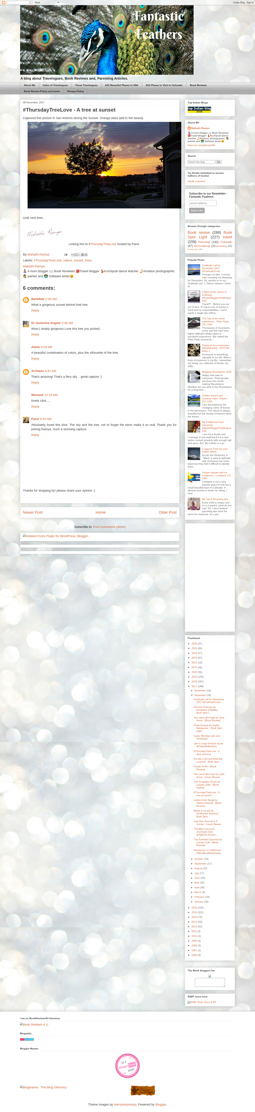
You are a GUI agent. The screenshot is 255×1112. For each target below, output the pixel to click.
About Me (29, 85)
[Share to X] (79, 254)
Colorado (226, 242)
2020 (195, 672)
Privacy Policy (75, 91)
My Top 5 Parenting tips (215, 499)
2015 (195, 912)
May (197, 882)
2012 (195, 926)
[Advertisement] (210, 577)
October (199, 859)
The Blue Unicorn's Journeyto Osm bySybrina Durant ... (206, 831)
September (200, 863)
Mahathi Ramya (200, 128)
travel (227, 237)
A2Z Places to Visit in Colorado (164, 85)
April (197, 887)
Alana (35, 347)
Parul (35, 419)
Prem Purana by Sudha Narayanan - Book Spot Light (208, 728)
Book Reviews (198, 85)
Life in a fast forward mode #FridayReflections (208, 745)
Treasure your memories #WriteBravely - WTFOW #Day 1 (215, 348)
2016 (195, 907)
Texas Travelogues (86, 85)
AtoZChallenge (202, 246)
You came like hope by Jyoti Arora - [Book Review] (209, 719)
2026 (195, 643)
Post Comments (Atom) (109, 527)
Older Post (168, 512)
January (199, 901)
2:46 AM (67, 323)
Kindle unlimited (196, 181)
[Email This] (73, 254)
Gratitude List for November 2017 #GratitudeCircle (209, 701)
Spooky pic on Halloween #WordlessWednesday (207, 851)
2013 (195, 921)
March (198, 892)
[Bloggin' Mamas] (127, 1077)
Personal (204, 242)
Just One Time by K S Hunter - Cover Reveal (207, 823)
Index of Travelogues (55, 85)
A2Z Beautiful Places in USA (121, 85)
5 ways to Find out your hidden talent (215, 450)
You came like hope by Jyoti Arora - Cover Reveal (209, 775)
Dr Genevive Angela (46, 323)
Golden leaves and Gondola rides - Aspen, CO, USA (214, 398)
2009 (195, 940)
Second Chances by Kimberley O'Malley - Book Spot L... (206, 710)
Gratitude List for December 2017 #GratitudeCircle (211, 268)
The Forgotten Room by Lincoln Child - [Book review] (207, 784)
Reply (35, 310)
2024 (195, 653)
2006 (195, 955)
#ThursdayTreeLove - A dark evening (206, 752)
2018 (195, 681)
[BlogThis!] (76, 254)
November (200, 695)
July (196, 873)
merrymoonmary (125, 1104)
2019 (195, 676)
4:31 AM (50, 371)
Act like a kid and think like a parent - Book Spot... (208, 760)
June (197, 877)
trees (88, 260)
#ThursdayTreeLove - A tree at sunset (206, 794)
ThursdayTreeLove (103, 244)
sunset (78, 260)
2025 (195, 648)
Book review (199, 232)
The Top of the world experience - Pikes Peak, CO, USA (215, 321)
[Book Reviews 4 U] (34, 1024)
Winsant (37, 395)
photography (193, 249)
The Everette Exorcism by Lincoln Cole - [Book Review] (208, 842)
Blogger (160, 1104)
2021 (195, 667)
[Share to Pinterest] (86, 254)
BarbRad (37, 299)
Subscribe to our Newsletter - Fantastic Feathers (208, 195)
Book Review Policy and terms (42, 91)
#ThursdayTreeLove (48, 260)
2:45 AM (51, 299)
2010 (195, 936)
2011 (194, 931)
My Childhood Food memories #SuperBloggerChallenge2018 (216, 426)
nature (67, 260)
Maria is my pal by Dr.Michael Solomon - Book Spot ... (207, 813)
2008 (195, 945)
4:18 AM (46, 347)
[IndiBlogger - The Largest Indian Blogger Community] (143, 1095)
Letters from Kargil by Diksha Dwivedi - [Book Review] (208, 803)
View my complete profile (201, 145)
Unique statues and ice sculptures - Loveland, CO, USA (216, 475)
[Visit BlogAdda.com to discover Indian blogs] (27, 1039)
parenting (221, 246)
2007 (195, 950)
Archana (37, 371)
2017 (195, 686)
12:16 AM (51, 395)
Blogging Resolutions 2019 (216, 371)
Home (101, 512)
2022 (195, 662)
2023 (195, 657)
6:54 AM (46, 419)
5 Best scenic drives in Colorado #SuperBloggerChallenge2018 (216, 296)
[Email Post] (65, 254)
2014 (195, 917)
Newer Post (32, 512)
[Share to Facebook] (82, 254)
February (199, 896)
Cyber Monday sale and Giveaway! (207, 737)
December (200, 690)
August (198, 868)
